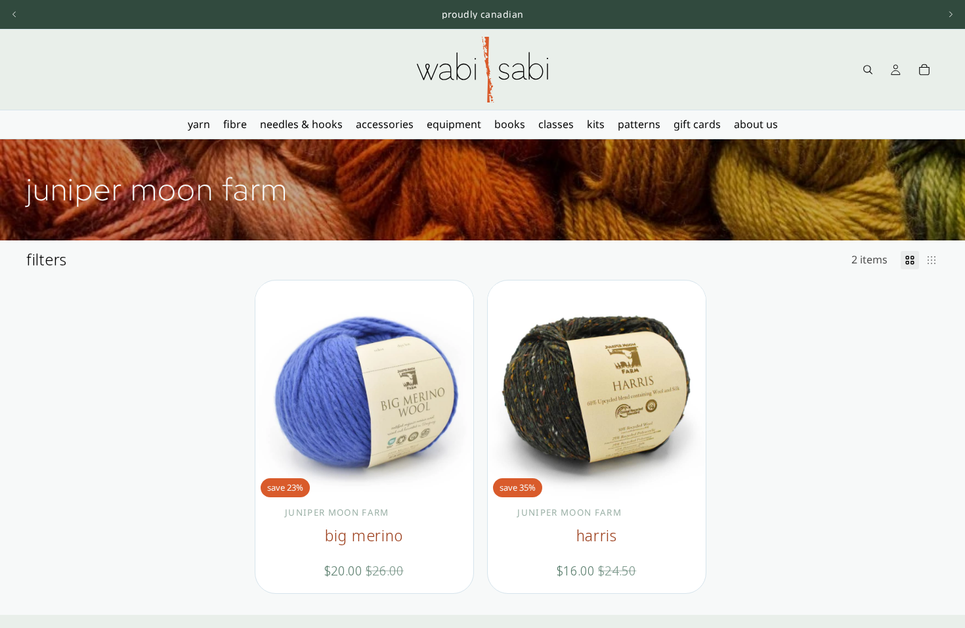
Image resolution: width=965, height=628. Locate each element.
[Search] (867, 69)
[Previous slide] (14, 14)
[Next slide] (950, 14)
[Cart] (924, 69)
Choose (464, 481)
